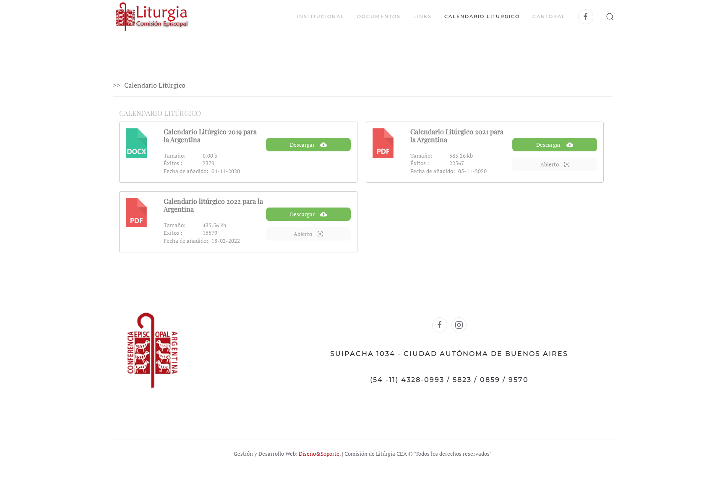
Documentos (379, 16)
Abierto (550, 164)
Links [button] (422, 16)
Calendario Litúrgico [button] (482, 16)
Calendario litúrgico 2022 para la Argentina (213, 205)
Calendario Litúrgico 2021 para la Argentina (456, 135)
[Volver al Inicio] (152, 17)
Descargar (303, 144)
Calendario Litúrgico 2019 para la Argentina (210, 135)
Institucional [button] (320, 16)
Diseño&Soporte (319, 453)
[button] (610, 17)
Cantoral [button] (549, 16)
